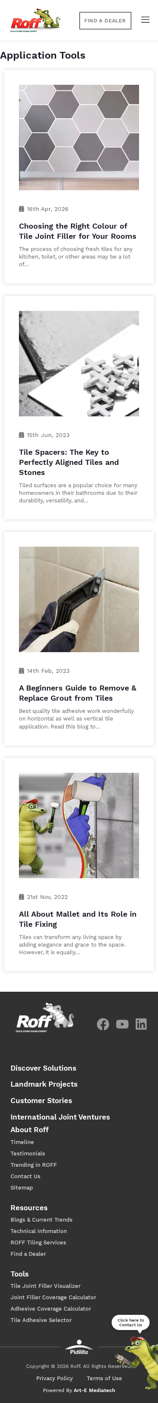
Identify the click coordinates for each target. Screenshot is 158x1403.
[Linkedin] (141, 1024)
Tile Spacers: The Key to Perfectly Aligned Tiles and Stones (69, 462)
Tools (20, 1274)
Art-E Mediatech (94, 1390)
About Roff (30, 1129)
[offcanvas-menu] (143, 19)
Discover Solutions (43, 1068)
